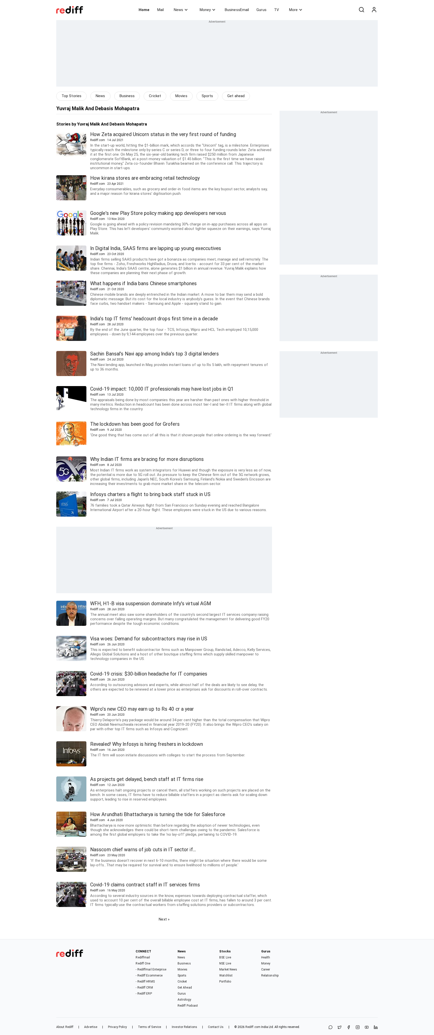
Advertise (90, 1027)
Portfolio (225, 981)
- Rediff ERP (144, 993)
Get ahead (236, 96)
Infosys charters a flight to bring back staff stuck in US (150, 494)
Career (265, 969)
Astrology (184, 999)
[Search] (361, 10)
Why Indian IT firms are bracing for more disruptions (147, 459)
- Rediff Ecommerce (149, 975)
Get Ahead (185, 987)
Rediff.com (252, 1027)
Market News (228, 969)
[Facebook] (349, 1027)
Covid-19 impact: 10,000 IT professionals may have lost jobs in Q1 (162, 389)
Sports (207, 96)
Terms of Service (149, 1027)
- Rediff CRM (144, 987)
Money (205, 10)
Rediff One (143, 963)
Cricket (155, 96)
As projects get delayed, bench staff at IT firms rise (146, 779)
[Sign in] (374, 10)
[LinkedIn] (376, 1027)
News (178, 10)
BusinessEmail (237, 10)
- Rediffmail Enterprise (151, 969)
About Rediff (64, 1027)
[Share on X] (340, 1027)
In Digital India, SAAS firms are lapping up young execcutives (155, 248)
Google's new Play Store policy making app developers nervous (158, 213)
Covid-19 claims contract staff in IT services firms (145, 885)
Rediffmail (143, 957)
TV (276, 10)
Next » (164, 919)
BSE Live (225, 957)
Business (127, 96)
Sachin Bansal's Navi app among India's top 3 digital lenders (154, 354)
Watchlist (226, 975)
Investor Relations (184, 1027)
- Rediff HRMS (145, 981)
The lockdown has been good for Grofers (135, 424)
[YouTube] (367, 1027)
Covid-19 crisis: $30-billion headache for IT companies (148, 674)
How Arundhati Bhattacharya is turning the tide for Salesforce (157, 814)
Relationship (270, 975)
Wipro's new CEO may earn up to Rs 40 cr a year (142, 709)
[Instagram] (358, 1027)
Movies (181, 96)
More (293, 10)
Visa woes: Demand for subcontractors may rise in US (148, 639)
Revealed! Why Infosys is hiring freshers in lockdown (146, 744)
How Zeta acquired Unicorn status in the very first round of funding (163, 134)
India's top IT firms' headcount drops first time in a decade (154, 319)
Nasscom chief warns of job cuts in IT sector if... (143, 850)
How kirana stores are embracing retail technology (145, 178)
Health (265, 957)
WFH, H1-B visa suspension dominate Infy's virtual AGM (150, 603)
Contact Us (216, 1027)
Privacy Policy (117, 1027)
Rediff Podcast (188, 1005)
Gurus (261, 10)
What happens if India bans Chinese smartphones (143, 283)
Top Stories (71, 96)
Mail (160, 10)
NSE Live (225, 963)
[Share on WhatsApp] (331, 1027)
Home (144, 10)
